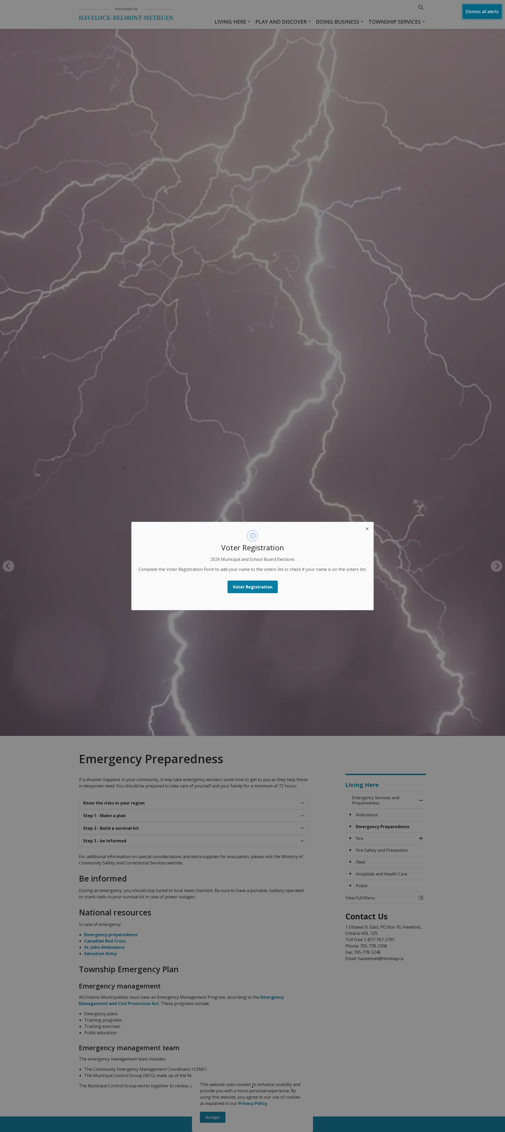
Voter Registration (252, 587)
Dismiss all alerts (482, 11)
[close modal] (367, 528)
